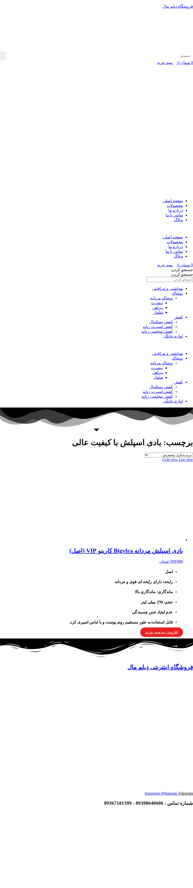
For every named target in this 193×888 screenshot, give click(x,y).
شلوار (158, 312)
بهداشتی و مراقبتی (167, 288)
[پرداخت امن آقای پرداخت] (154, 847)
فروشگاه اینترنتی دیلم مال (160, 667)
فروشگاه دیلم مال (178, 6)
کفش (178, 317)
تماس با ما (174, 215)
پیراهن (157, 307)
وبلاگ (178, 220)
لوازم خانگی (173, 336)
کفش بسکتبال (161, 322)
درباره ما (175, 210)
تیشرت (157, 303)
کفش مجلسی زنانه (157, 331)
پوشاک (177, 293)
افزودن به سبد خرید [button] (161, 632)
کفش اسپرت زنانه (158, 327)
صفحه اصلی (173, 201)
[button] (96, 228)
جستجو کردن (182, 270)
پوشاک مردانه (161, 298)
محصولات (175, 205)
